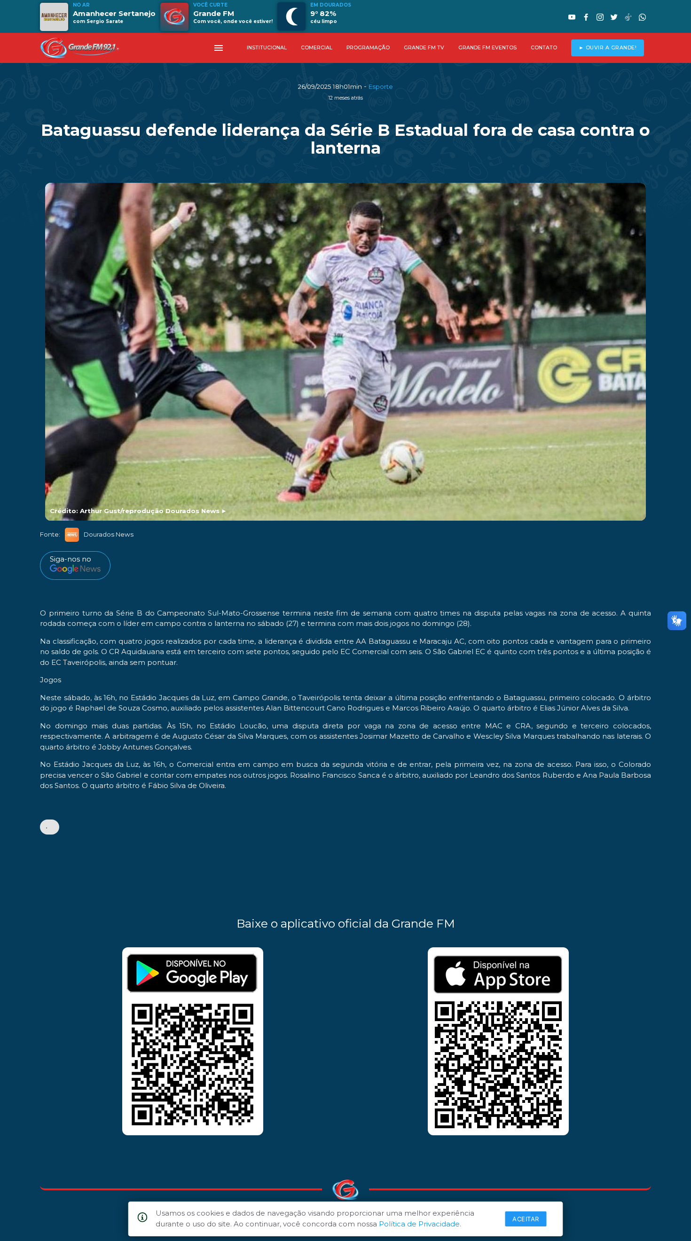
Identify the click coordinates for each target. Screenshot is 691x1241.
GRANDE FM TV (424, 48)
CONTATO (544, 48)
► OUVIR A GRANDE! (608, 48)
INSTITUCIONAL (267, 48)
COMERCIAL (316, 48)
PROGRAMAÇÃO (368, 48)
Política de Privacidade (419, 1223)
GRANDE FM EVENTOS (487, 48)
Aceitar (525, 1219)
